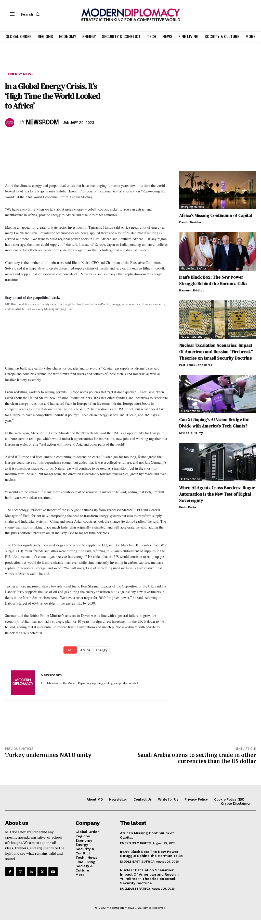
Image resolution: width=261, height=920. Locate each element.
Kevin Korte (187, 507)
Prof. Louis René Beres (195, 365)
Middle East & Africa (193, 268)
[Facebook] (10, 137)
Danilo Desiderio (191, 222)
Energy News (20, 73)
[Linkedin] (45, 137)
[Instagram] (20, 871)
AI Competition (190, 411)
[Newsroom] (10, 122)
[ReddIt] (57, 137)
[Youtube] (53, 871)
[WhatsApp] (34, 137)
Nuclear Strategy (191, 336)
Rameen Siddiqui (192, 290)
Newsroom (42, 123)
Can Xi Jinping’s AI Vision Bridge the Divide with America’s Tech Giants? (214, 422)
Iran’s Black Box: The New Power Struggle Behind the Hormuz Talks (213, 280)
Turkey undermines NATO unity (48, 755)
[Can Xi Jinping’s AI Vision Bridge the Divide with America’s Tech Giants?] (217, 394)
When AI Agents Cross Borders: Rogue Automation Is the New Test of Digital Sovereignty (217, 494)
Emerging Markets (192, 206)
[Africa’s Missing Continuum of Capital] (217, 190)
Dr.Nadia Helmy (191, 433)
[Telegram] (69, 137)
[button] (31, 14)
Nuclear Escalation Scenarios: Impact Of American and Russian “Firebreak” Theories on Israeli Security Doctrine (216, 351)
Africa (85, 650)
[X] (22, 137)
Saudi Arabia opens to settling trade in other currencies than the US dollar (197, 758)
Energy (101, 650)
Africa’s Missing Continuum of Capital (215, 215)
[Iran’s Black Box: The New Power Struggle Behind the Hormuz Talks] (217, 251)
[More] (80, 137)
